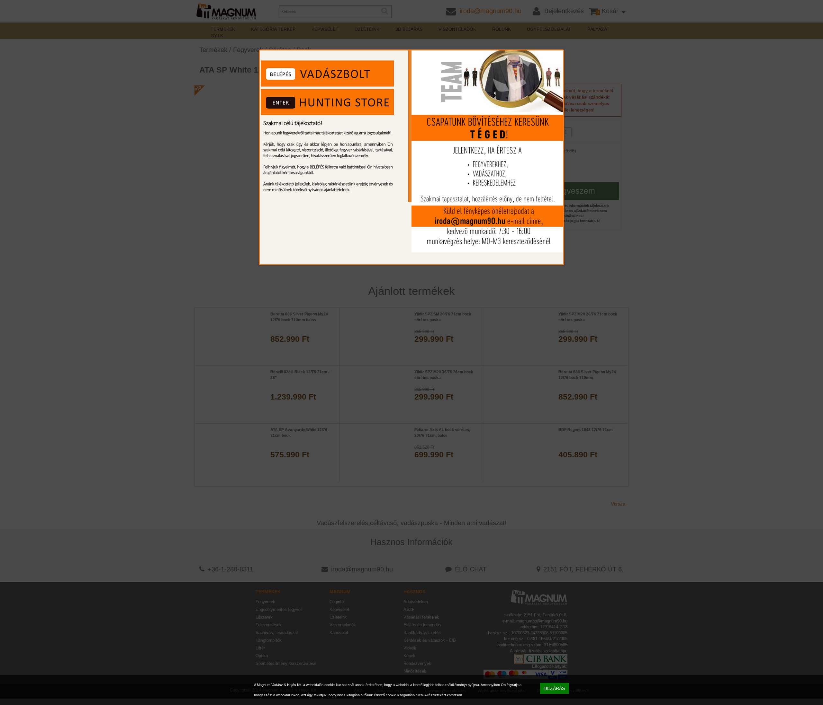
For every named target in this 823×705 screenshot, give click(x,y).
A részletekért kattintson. (443, 695)
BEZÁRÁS (554, 688)
